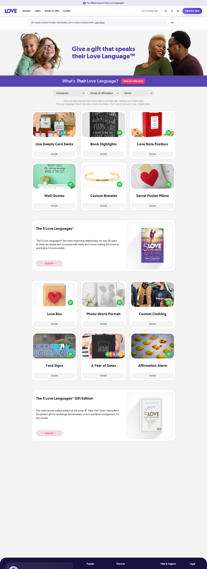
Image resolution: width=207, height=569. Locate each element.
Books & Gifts (52, 10)
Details (54, 154)
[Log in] (172, 11)
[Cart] (178, 11)
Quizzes (26, 10)
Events (66, 10)
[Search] (166, 11)
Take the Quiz (192, 10)
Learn (38, 10)
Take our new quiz (133, 81)
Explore (49, 263)
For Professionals (149, 10)
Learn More (99, 22)
